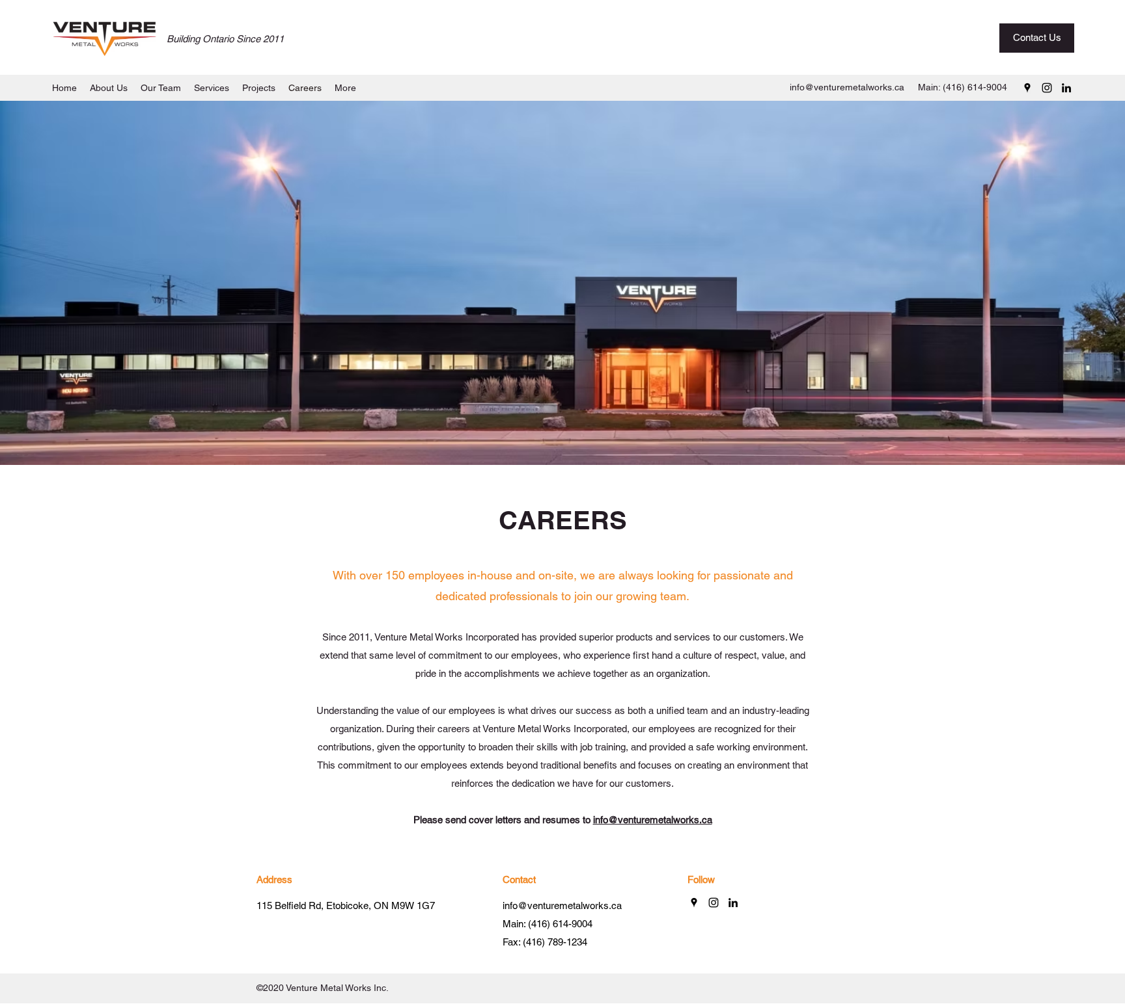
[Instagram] (1046, 87)
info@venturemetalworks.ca (847, 87)
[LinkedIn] (1066, 87)
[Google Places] (1027, 87)
